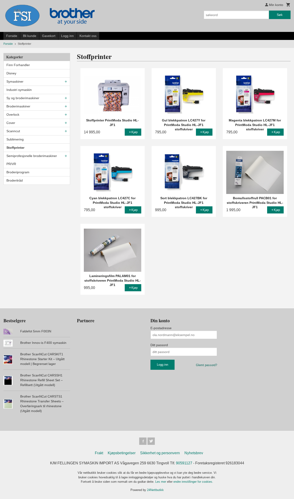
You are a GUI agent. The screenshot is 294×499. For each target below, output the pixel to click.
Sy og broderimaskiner (22, 98)
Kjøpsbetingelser (122, 453)
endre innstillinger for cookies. (193, 481)
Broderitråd (14, 180)
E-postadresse (161, 328)
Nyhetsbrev (193, 453)
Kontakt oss (87, 36)
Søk (280, 15)
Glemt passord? (206, 365)
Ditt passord (159, 345)
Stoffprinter (15, 147)
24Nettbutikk (155, 490)
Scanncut (13, 131)
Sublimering (15, 139)
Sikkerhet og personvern (160, 453)
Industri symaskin (19, 90)
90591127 (184, 463)
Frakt (99, 453)
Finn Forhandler (18, 65)
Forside (11, 36)
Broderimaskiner (18, 106)
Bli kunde (29, 36)
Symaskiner (14, 81)
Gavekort (48, 36)
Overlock (12, 114)
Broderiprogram (17, 172)
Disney (11, 73)
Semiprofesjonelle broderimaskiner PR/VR (31, 160)
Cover (10, 123)
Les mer (161, 481)
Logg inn (67, 36)
